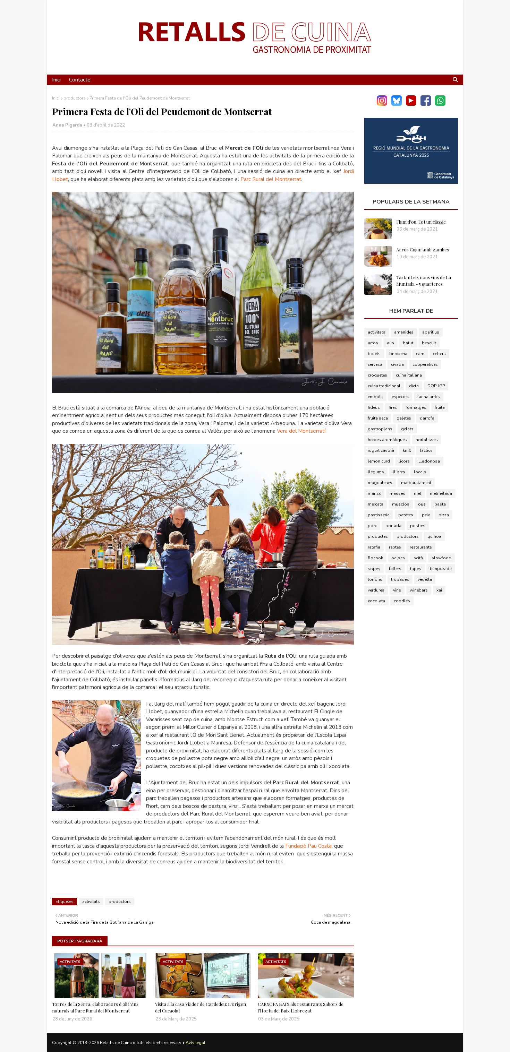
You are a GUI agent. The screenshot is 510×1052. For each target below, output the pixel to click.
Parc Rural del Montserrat (270, 179)
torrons (375, 579)
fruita (440, 407)
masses (397, 493)
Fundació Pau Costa (308, 846)
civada (397, 364)
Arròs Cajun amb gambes (422, 249)
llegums (376, 472)
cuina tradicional (384, 386)
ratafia (374, 547)
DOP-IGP (436, 386)
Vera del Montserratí (301, 431)
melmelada (441, 493)
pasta (440, 504)
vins (397, 590)
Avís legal (195, 1042)
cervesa (375, 364)
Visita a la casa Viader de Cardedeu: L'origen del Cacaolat (200, 1007)
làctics (426, 450)
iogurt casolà (381, 450)
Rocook (375, 558)
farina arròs (428, 396)
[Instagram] (382, 104)
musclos (400, 504)
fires (393, 407)
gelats (407, 429)
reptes (395, 547)
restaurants (421, 547)
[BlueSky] (396, 104)
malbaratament (416, 482)
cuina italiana (409, 375)
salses (398, 558)
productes (378, 536)
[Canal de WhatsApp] (440, 104)
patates (405, 515)
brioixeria (398, 353)
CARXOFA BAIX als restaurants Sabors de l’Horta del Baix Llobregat (300, 1007)
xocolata (376, 601)
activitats (91, 901)
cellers (439, 353)
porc (372, 525)
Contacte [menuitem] (80, 80)
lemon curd (379, 461)
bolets (374, 353)
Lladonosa (429, 461)
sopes (374, 568)
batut (408, 343)
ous (422, 504)
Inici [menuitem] (56, 80)
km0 (407, 450)
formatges (416, 407)
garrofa (427, 418)
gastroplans (380, 429)
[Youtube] (411, 104)
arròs (373, 343)
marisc (374, 493)
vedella (425, 579)
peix (426, 515)
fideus (374, 407)
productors (74, 98)
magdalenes (380, 482)
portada (393, 525)
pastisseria (379, 515)
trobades (400, 579)
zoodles (402, 601)
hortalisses (427, 439)
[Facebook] (425, 104)
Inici (56, 98)
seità (418, 558)
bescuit (429, 343)
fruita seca (378, 418)
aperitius (430, 332)
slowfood (441, 558)
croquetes (377, 375)
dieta (414, 386)
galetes (404, 418)
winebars (419, 590)
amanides (404, 332)
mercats (375, 504)
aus (390, 343)
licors (404, 461)
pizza (444, 515)
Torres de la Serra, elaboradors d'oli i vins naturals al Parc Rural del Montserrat (95, 1007)
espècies (400, 396)
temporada (441, 568)
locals (420, 472)
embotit (375, 396)
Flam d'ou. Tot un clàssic (420, 222)
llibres (399, 472)
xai (439, 590)
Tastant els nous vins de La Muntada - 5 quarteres (423, 280)
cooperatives (425, 364)
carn (420, 353)
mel (417, 493)
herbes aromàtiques (387, 439)
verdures (376, 590)
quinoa (434, 536)
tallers (395, 568)
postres (417, 525)
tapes (415, 568)
